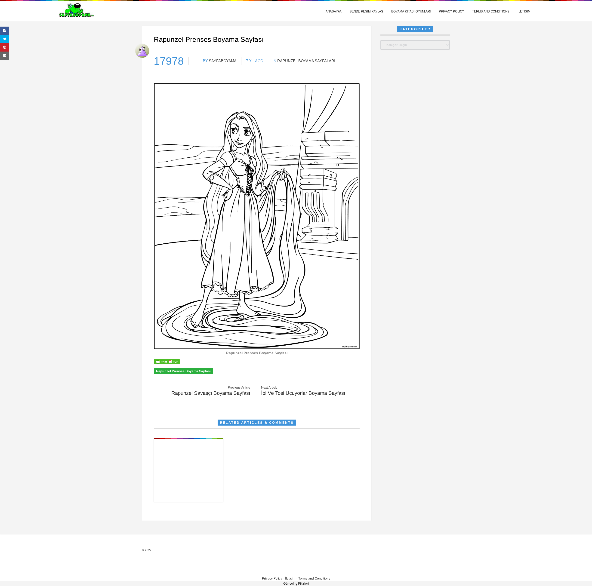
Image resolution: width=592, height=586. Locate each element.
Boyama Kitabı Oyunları (411, 11)
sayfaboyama (223, 61)
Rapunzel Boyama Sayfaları (306, 61)
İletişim (524, 11)
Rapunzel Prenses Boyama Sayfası (183, 371)
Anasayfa (334, 11)
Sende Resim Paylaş (366, 11)
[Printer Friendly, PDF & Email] (167, 363)
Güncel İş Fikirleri (296, 583)
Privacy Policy (451, 11)
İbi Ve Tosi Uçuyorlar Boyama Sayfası (303, 393)
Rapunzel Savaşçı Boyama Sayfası (210, 393)
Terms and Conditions (490, 11)
